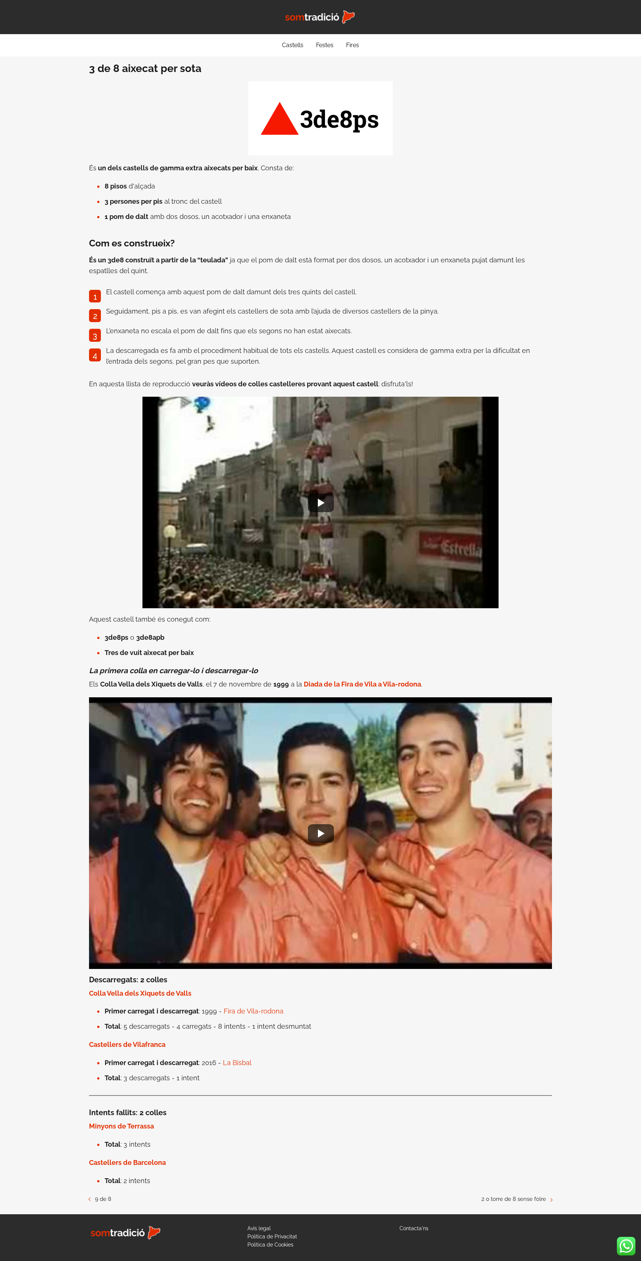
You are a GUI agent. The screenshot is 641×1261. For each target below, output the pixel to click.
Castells (292, 45)
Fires (352, 45)
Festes (324, 45)
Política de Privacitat (272, 1236)
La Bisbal (237, 1063)
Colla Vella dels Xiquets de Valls (140, 993)
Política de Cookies (270, 1245)
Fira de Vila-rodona (253, 1011)
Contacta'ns (414, 1228)
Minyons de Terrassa (121, 1126)
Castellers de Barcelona (127, 1162)
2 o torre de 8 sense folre (513, 1199)
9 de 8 (103, 1199)
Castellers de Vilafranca (127, 1044)
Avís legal (259, 1228)
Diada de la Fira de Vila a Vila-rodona (362, 684)
